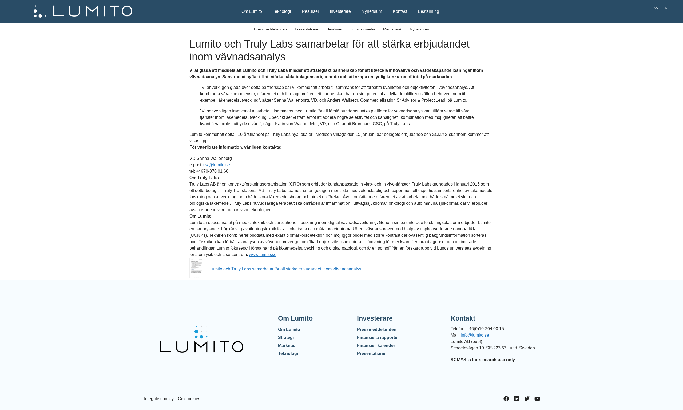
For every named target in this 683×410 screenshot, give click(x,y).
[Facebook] (506, 399)
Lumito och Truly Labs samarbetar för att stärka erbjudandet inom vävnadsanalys (285, 269)
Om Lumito (251, 11)
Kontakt (400, 11)
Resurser (310, 11)
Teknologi (282, 11)
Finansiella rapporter (378, 337)
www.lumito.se (262, 254)
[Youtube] (537, 399)
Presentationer (307, 29)
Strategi (286, 337)
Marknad (287, 345)
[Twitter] (527, 399)
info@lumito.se (475, 335)
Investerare (340, 11)
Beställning (428, 11)
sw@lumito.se (216, 165)
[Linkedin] (516, 399)
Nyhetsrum (372, 11)
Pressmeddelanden (270, 29)
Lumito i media (362, 29)
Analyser (335, 29)
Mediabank (392, 29)
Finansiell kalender (376, 345)
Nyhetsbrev (419, 29)
